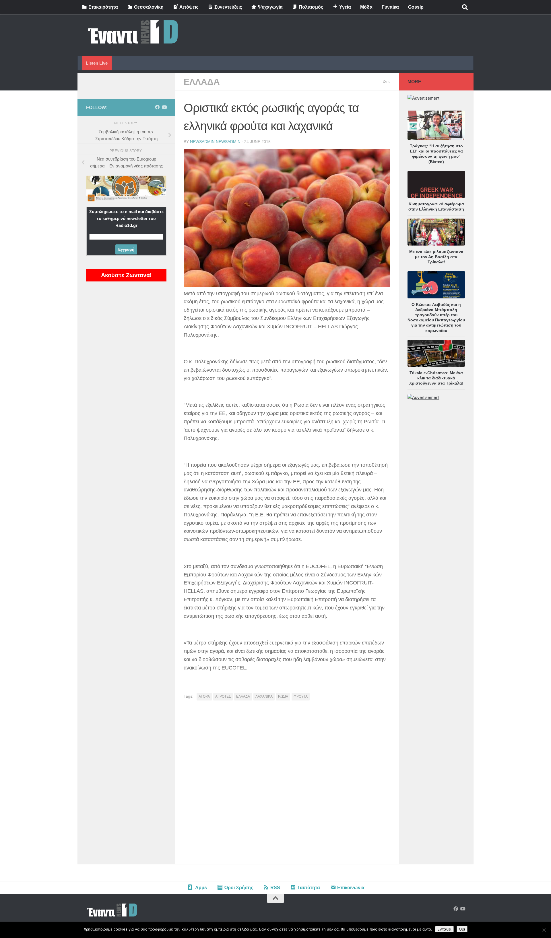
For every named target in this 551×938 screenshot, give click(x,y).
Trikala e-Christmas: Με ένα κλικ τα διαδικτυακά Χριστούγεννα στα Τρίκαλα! (436, 377)
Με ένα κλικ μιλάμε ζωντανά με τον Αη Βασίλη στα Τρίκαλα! (436, 256)
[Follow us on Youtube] (164, 107)
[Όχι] (544, 930)
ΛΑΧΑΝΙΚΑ (264, 696)
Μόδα (366, 7)
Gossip (416, 7)
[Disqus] (287, 784)
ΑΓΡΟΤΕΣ (223, 696)
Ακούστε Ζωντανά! (126, 275)
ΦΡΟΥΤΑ (301, 696)
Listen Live (97, 63)
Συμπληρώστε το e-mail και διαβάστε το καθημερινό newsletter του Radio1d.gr (126, 218)
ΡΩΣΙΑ (283, 696)
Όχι (462, 929)
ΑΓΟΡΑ (204, 696)
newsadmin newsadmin (215, 141)
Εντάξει (444, 929)
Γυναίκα (390, 7)
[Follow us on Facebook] (157, 107)
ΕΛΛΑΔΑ (202, 81)
